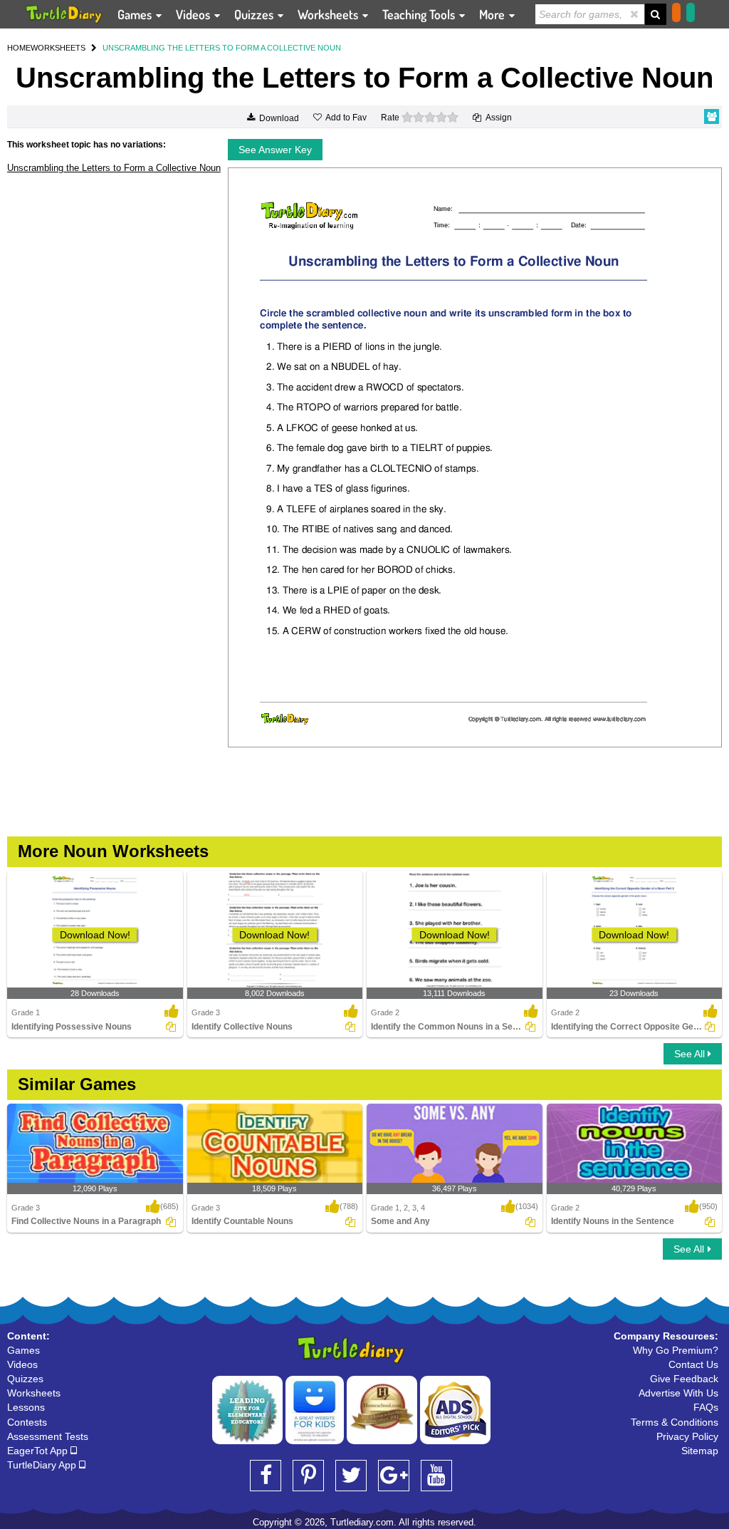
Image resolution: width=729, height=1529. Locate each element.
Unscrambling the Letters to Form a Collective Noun (114, 167)
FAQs (705, 1407)
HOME (19, 47)
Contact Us (693, 1364)
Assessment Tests (47, 1436)
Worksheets (329, 14)
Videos (194, 14)
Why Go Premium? (675, 1350)
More (493, 14)
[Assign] (171, 1027)
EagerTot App (38, 1450)
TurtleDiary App (43, 1465)
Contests (27, 1422)
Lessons (26, 1407)
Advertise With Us (678, 1393)
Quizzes (255, 14)
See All (691, 1053)
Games (135, 14)
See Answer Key (275, 149)
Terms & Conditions (674, 1422)
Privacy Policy (687, 1436)
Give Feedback (684, 1378)
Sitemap (699, 1450)
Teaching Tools (420, 14)
